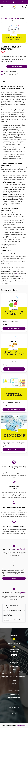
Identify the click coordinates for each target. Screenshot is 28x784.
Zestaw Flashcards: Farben (10, 321)
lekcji (17, 273)
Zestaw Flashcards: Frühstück (11, 362)
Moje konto (14, 711)
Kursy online (14, 669)
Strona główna (4, 18)
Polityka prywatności (14, 697)
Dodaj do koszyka (17, 66)
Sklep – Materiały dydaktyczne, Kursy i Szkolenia (12, 672)
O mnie (14, 680)
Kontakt (14, 683)
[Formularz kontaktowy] (14, 647)
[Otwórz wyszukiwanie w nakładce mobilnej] (2, 6)
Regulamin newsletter (14, 700)
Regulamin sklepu (14, 694)
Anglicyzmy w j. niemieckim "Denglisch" (14, 443)
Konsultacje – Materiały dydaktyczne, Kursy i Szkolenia (14, 677)
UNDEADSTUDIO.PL (21, 725)
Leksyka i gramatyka (14, 18)
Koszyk (14, 713)
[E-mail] (14, 639)
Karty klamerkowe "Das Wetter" (11, 402)
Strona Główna (14, 666)
